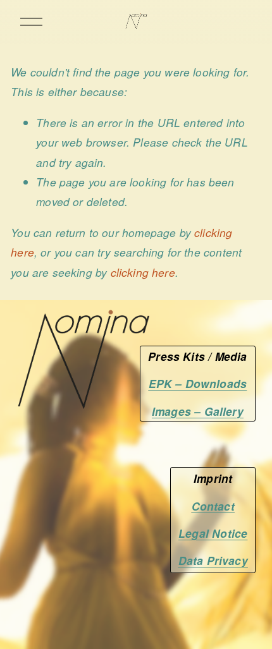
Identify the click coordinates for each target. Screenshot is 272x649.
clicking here (143, 272)
